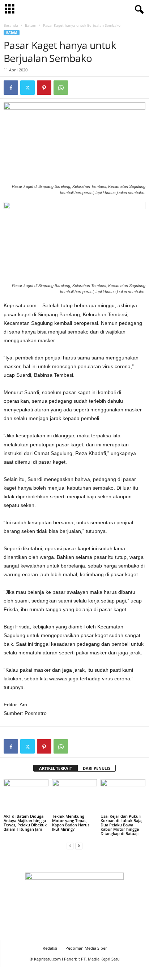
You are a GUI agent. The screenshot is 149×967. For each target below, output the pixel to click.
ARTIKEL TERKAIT (55, 768)
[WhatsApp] (61, 87)
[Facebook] (11, 87)
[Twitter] (27, 87)
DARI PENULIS (96, 768)
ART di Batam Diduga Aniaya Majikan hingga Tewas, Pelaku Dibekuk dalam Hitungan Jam (25, 822)
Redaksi (50, 948)
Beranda (11, 25)
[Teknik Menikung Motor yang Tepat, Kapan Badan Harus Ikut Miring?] (74, 796)
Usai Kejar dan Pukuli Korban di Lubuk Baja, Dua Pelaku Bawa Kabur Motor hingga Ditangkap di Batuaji (121, 824)
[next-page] (78, 845)
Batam (30, 25)
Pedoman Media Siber (86, 948)
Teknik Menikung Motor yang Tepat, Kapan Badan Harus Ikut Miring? (70, 822)
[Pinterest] (44, 87)
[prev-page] (70, 845)
